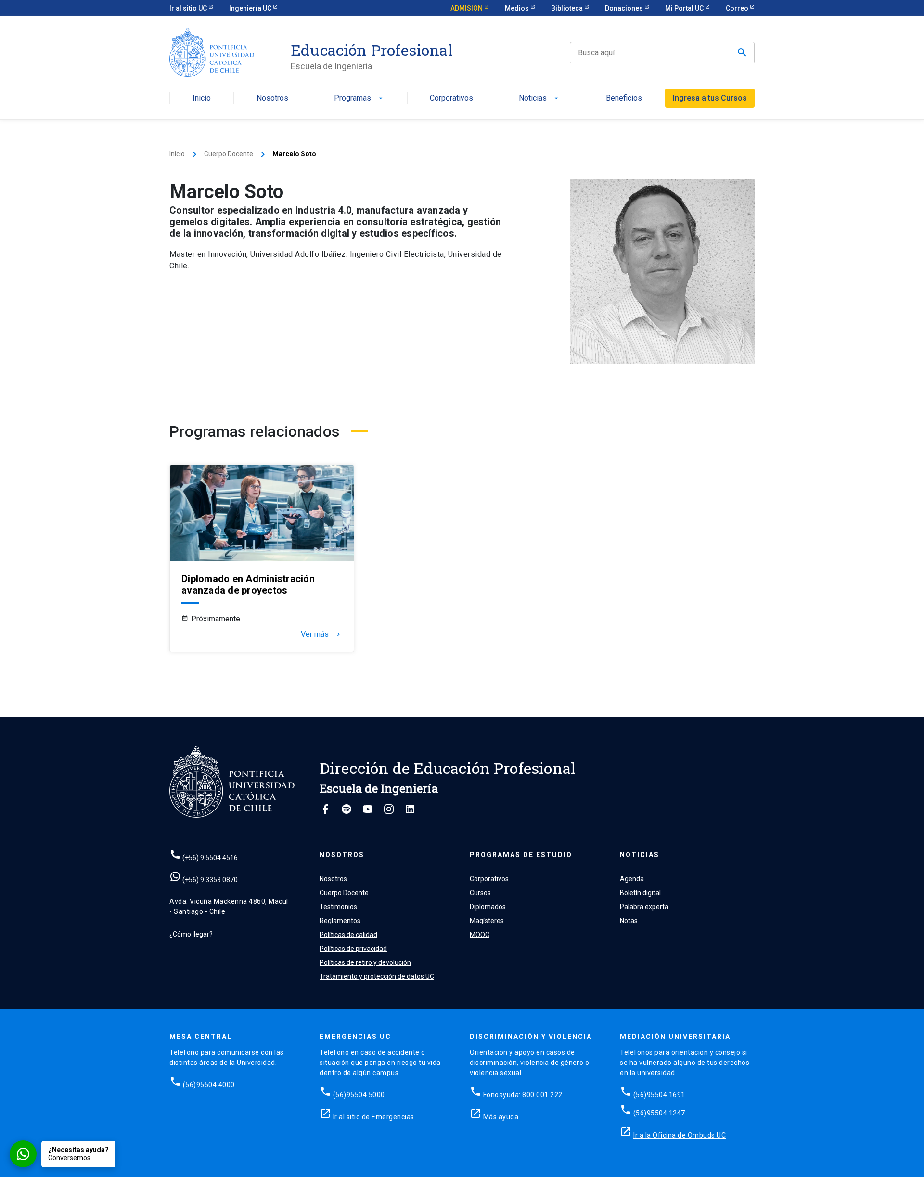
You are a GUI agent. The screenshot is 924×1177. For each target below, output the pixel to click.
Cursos (480, 893)
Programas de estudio (521, 855)
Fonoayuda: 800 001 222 (523, 1095)
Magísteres (487, 920)
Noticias (539, 98)
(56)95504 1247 (659, 1113)
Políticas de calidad (348, 934)
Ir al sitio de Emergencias (373, 1117)
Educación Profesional (372, 50)
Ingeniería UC (251, 8)
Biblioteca (567, 8)
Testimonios (338, 907)
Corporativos (451, 98)
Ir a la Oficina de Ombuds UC (679, 1135)
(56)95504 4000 (209, 1084)
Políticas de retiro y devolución (365, 962)
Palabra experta (644, 907)
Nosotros (272, 98)
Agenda (632, 879)
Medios (517, 8)
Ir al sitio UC (188, 8)
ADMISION (467, 8)
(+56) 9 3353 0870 (210, 880)
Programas (359, 98)
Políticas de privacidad (353, 948)
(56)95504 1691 (659, 1095)
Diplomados (488, 907)
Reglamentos (340, 920)
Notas (629, 920)
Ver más (321, 634)
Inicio (201, 98)
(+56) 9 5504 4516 (210, 857)
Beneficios (624, 98)
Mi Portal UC (685, 8)
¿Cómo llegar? (191, 934)
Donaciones (624, 8)
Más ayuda (501, 1117)
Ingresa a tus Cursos (710, 97)
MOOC (479, 934)
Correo (738, 8)
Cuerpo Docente (228, 154)
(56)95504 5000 (359, 1095)
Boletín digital (640, 893)
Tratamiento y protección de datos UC (377, 976)
